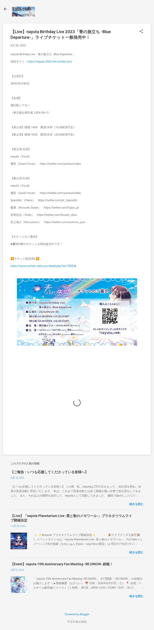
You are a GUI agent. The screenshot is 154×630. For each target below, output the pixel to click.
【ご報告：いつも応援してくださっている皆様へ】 (49, 472)
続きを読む (136, 504)
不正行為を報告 (77, 621)
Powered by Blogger (77, 614)
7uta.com (21, 9)
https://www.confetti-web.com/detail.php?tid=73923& (43, 266)
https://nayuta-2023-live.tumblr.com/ (49, 61)
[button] (141, 31)
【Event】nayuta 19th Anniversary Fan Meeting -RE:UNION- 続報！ (62, 564)
